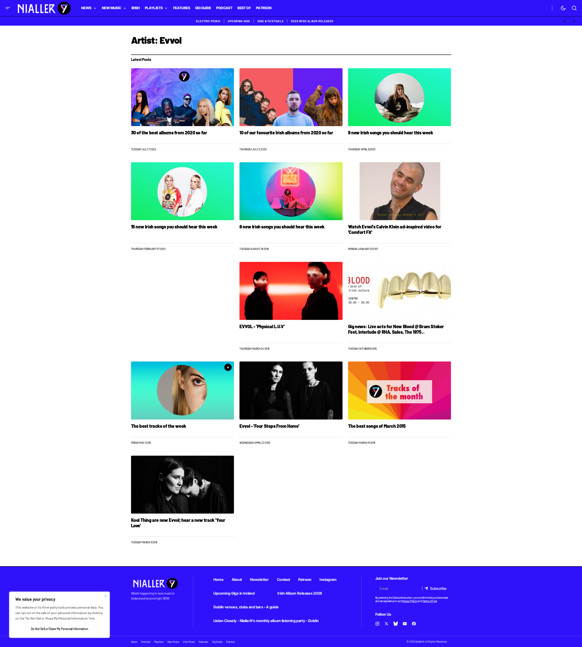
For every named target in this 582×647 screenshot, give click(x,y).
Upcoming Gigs (239, 21)
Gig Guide (217, 641)
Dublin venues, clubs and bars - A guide (246, 607)
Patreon (304, 579)
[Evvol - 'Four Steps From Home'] (291, 390)
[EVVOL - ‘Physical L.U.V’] (291, 291)
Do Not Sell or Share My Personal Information (59, 629)
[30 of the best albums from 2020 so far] (182, 97)
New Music (173, 641)
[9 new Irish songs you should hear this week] (399, 97)
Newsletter (259, 579)
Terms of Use (429, 601)
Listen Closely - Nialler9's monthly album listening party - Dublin (266, 620)
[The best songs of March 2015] (399, 390)
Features (203, 641)
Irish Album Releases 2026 (299, 593)
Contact (283, 579)
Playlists (159, 641)
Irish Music (189, 641)
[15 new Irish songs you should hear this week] (182, 191)
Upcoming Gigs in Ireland (234, 593)
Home (218, 579)
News (134, 641)
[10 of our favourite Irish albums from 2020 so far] (291, 97)
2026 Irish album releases (312, 21)
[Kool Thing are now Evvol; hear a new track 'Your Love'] (182, 485)
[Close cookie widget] (105, 596)
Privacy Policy (409, 601)
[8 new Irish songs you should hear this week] (291, 191)
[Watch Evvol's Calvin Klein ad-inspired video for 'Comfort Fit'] (399, 191)
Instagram (327, 579)
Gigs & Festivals (270, 21)
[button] (7, 8)
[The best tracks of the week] (182, 390)
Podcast (145, 641)
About (237, 579)
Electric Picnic (208, 21)
